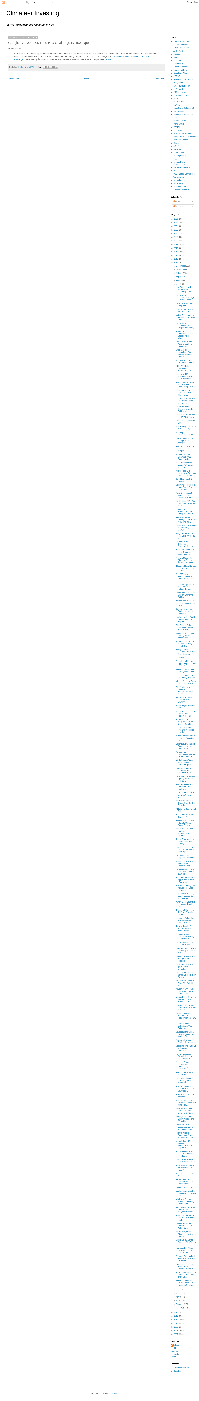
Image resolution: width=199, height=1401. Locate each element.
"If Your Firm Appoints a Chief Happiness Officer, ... (185, 841)
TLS (175, 159)
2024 (176, 226)
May (178, 1293)
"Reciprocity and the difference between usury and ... (185, 1088)
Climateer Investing (32, 13)
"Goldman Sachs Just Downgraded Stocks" (186, 670)
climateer (177, 1346)
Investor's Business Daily (183, 114)
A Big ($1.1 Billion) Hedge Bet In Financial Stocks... (184, 368)
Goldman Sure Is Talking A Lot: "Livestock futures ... (185, 544)
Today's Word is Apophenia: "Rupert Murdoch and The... (185, 1135)
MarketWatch (178, 124)
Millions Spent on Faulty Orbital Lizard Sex (186, 682)
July (178, 284)
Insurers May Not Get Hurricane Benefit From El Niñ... (184, 991)
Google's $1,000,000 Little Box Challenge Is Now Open (185, 936)
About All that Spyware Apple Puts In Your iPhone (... (185, 879)
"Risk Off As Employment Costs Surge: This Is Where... (185, 334)
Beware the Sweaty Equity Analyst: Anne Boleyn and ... (185, 611)
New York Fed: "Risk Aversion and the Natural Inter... (184, 1250)
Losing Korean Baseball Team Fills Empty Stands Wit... (185, 511)
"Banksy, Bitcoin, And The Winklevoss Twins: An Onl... (184, 928)
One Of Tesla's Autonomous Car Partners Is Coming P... (185, 577)
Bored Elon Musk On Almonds (184, 480)
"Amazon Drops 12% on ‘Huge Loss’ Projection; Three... (186, 713)
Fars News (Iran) (180, 95)
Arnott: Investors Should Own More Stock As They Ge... (186, 1274)
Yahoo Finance (179, 180)
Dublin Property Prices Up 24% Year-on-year (185, 795)
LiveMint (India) (179, 121)
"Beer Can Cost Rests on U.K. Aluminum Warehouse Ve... (185, 552)
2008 (176, 1331)
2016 (176, 255)
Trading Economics (181, 167)
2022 (176, 233)
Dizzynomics (178, 83)
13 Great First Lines (184, 1187)
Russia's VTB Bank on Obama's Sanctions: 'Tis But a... (185, 1218)
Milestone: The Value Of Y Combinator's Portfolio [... (186, 1048)
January (179, 1308)
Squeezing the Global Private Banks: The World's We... (185, 1034)
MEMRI (176, 127)
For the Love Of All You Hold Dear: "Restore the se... (185, 503)
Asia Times (178, 51)
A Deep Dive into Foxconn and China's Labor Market (186, 1181)
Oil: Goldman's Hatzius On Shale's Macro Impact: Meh (185, 401)
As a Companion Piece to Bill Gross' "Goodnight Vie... (185, 289)
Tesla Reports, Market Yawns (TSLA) (185, 310)
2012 (176, 1316)
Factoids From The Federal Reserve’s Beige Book (185, 1226)
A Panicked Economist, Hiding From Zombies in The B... (185, 1266)
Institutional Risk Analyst (183, 108)
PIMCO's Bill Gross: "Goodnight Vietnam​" (186, 361)
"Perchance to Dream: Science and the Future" (185, 1167)
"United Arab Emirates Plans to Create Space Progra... (185, 823)
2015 (176, 259)
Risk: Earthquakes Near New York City (186, 428)
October (179, 273)
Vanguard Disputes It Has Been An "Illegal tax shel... (185, 536)
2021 (176, 237)
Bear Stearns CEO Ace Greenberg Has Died (186, 676)
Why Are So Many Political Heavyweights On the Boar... (184, 690)
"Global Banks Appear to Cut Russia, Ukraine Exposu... (185, 762)
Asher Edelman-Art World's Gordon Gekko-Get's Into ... (185, 495)
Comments (179, 206)
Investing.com (179, 111)
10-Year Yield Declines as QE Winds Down (185, 416)
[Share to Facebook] (53, 67)
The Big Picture (179, 156)
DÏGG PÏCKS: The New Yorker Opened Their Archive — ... (186, 975)
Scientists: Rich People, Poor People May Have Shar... (186, 487)
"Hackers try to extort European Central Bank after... (184, 786)
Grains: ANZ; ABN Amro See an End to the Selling (185, 595)
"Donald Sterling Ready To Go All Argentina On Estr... (186, 912)
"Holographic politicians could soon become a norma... (186, 568)
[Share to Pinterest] (56, 67)
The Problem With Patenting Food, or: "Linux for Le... (185, 1080)
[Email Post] (39, 67)
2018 (176, 248)
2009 (176, 1327)
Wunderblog (178, 177)
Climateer (177, 1371)
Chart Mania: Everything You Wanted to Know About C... (184, 353)
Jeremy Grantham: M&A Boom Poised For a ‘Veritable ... (186, 1119)
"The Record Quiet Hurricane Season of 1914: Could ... (185, 627)
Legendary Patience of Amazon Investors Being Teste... (185, 746)
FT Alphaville (178, 89)
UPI (174, 171)
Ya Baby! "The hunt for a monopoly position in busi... (186, 950)
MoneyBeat (178, 130)
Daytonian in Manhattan (183, 79)
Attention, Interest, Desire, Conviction (185, 1041)
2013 (176, 1312)
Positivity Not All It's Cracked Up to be (184, 434)
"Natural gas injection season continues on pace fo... (186, 603)
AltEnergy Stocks (180, 45)
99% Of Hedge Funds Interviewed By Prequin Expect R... (185, 384)
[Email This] (44, 67)
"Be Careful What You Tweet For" (185, 816)
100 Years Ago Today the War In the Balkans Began (185, 587)
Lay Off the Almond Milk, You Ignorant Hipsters (186, 958)
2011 (176, 1319)
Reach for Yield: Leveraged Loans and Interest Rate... (185, 1127)
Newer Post (14, 79)
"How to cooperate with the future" (185, 1073)
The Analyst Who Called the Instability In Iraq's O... (186, 527)
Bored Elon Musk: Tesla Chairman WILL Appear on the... (186, 457)
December (180, 266)
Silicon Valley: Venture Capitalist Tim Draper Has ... (186, 1242)
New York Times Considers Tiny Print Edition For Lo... (185, 409)
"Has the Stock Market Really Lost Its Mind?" (185, 449)
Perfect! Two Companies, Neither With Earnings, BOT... (186, 754)
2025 (176, 223)
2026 (176, 219)
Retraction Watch (180, 140)
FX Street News (179, 92)
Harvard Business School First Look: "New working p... (184, 1056)
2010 (176, 1323)
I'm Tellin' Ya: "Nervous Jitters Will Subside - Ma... (185, 983)
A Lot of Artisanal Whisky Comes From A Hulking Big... (185, 519)
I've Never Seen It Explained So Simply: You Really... (185, 325)
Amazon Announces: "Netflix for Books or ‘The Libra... (185, 1153)
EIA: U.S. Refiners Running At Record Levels (185, 730)
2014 (176, 263)
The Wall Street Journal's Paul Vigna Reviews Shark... (185, 297)
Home (86, 79)
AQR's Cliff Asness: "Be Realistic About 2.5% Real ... (185, 738)
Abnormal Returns (181, 41)
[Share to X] (50, 67)
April (178, 1297)
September (181, 277)
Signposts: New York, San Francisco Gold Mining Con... (185, 896)
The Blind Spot (179, 186)
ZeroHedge (178, 183)
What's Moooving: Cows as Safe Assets (186, 943)
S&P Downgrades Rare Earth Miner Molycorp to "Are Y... (185, 1209)
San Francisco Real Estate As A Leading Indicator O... (185, 465)
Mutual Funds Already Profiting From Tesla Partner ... (185, 317)
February (180, 1304)
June (178, 1289)
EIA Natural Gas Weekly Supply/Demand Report (186, 619)
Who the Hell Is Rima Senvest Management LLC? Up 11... (185, 832)
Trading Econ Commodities (179, 163)
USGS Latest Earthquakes (184, 174)
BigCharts (177, 60)
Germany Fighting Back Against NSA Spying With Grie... (185, 1258)
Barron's (176, 57)
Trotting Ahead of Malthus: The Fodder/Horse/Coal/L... (186, 1016)
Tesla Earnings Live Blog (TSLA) (184, 304)
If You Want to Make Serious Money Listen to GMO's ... (184, 1111)
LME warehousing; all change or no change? (185, 440)
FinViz (176, 98)
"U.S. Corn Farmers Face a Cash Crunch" (184, 699)
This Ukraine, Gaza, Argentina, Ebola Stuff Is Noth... (184, 344)
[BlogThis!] (47, 67)
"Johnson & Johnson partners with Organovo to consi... (185, 770)
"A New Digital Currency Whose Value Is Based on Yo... (186, 999)
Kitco (175, 118)
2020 (176, 241)
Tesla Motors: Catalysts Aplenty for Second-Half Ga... (185, 778)
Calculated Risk (180, 73)
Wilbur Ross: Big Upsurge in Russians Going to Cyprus (186, 473)
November (180, 269)
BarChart (177, 54)
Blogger (114, 1393)
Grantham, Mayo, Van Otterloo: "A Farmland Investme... (186, 1007)
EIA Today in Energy (181, 86)
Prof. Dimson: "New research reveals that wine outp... (186, 1102)
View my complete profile (175, 1354)
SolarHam (177, 149)
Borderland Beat (180, 70)
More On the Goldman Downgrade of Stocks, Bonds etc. (185, 635)
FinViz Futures (179, 102)
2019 (176, 244)
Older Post (159, 79)
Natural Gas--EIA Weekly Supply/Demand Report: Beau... (184, 1144)
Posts (177, 201)
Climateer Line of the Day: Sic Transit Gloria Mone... (184, 392)
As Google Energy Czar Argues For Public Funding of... (186, 888)
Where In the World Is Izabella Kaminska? (185, 1160)
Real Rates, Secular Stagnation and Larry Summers (186, 1234)
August (179, 280)
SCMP (176, 146)
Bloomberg (178, 64)
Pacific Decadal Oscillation (184, 137)
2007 (176, 1334)
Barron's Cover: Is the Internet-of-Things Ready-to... (185, 643)
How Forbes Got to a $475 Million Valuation (184, 967)
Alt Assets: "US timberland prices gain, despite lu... (184, 376)
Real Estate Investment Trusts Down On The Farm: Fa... (185, 803)
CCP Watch (178, 76)
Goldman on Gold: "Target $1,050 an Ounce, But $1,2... (184, 722)
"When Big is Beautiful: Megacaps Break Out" (185, 904)
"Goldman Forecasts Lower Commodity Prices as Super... (184, 1282)
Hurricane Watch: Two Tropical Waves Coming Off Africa (185, 920)
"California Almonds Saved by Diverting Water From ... (185, 1201)
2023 (176, 230)
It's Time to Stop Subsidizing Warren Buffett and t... (185, 1026)
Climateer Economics (182, 1368)
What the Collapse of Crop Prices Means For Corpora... (185, 849)
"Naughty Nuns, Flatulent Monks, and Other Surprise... (186, 652)
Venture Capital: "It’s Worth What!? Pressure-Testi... (184, 863)
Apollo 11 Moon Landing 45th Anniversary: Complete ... (182, 1065)
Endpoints (180, 658)
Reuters (176, 143)
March (179, 1300)
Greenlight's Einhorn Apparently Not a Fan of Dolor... (186, 663)
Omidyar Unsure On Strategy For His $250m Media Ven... (185, 560)
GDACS (176, 105)
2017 (176, 252)
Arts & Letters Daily (181, 48)
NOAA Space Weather (182, 133)
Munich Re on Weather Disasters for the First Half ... (186, 1193)
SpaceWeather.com (181, 190)
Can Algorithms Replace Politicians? (185, 856)
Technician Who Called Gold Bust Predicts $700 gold (185, 871)
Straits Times (178, 152)
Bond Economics (180, 67)
